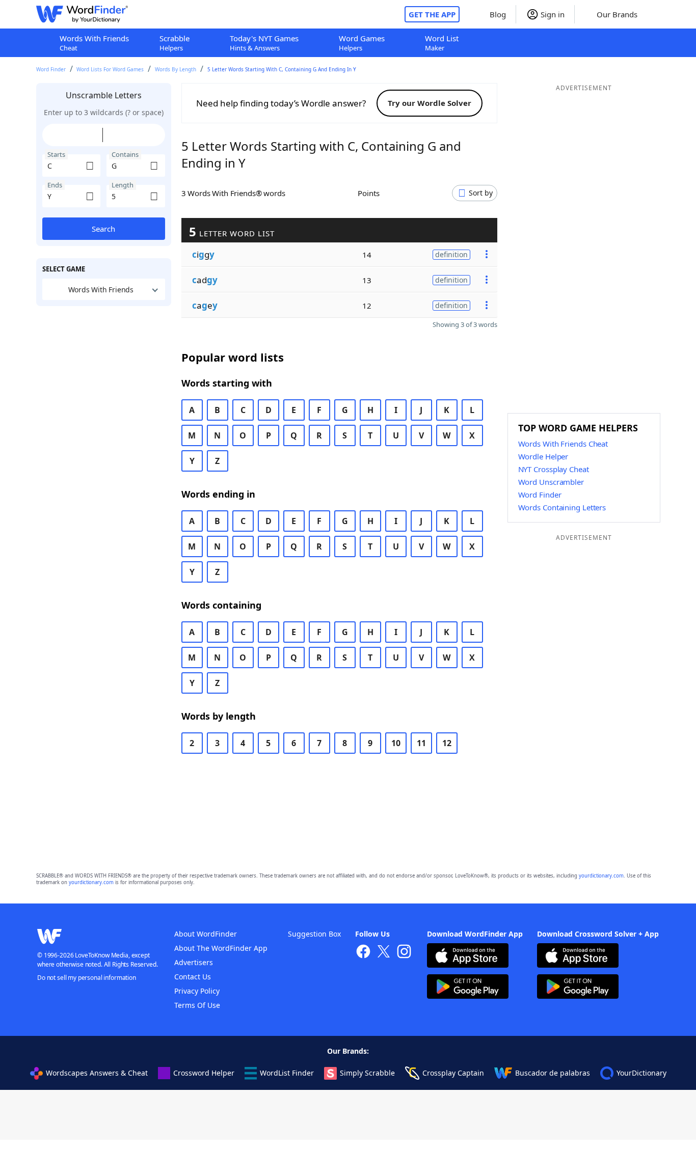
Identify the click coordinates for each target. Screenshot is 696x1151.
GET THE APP (432, 14)
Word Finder (51, 69)
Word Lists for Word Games (110, 69)
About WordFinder (205, 934)
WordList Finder (287, 1073)
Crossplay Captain (453, 1073)
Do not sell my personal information (86, 977)
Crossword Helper (203, 1073)
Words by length (175, 69)
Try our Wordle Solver (429, 103)
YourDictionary (641, 1073)
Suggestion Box (314, 934)
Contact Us (192, 976)
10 (395, 743)
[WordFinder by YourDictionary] (82, 14)
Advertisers (193, 962)
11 (421, 743)
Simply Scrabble (367, 1073)
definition (451, 254)
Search (103, 229)
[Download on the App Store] (467, 956)
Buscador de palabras (552, 1073)
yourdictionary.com (601, 875)
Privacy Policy (197, 991)
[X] (384, 952)
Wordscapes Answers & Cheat (97, 1073)
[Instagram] (404, 952)
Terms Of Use (197, 1005)
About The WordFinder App (220, 948)
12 (446, 743)
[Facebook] (363, 952)
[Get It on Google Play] (467, 987)
